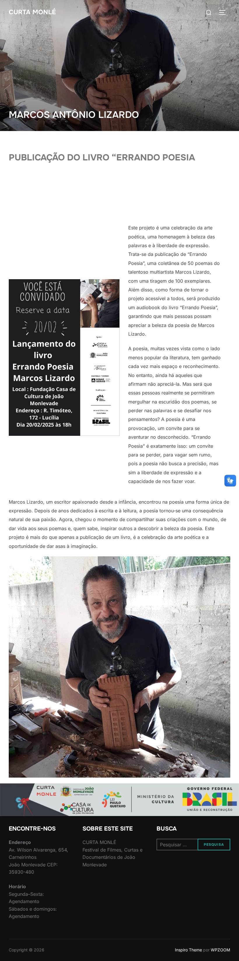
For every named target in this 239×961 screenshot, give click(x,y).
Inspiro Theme (188, 949)
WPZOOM (220, 949)
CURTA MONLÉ (32, 12)
